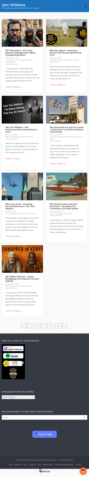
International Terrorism (17, 213)
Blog (39, 464)
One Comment (55, 62)
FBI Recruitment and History (23, 137)
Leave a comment (11, 64)
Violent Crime (67, 213)
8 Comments (31, 213)
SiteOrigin (69, 460)
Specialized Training (71, 60)
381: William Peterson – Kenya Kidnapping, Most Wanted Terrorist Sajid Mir (22, 279)
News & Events (48, 464)
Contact (78, 464)
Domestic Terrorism (56, 60)
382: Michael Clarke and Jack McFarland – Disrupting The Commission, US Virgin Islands (64, 206)
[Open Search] (80, 7)
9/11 (6, 213)
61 (58, 326)
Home (10, 464)
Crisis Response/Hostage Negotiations (18, 60)
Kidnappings (9, 62)
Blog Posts (9, 137)
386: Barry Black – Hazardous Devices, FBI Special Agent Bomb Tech (66, 52)
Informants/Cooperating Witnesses (62, 137)
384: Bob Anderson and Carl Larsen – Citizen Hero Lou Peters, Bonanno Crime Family (67, 129)
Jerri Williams (13, 5)
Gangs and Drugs (56, 213)
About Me (17, 464)
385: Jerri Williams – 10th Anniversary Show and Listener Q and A (21, 129)
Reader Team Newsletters (64, 464)
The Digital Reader (50, 460)
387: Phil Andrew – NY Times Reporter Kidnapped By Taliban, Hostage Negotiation (20, 52)
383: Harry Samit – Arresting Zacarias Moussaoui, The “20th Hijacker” (20, 206)
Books (25, 464)
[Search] (84, 417)
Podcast (32, 464)
